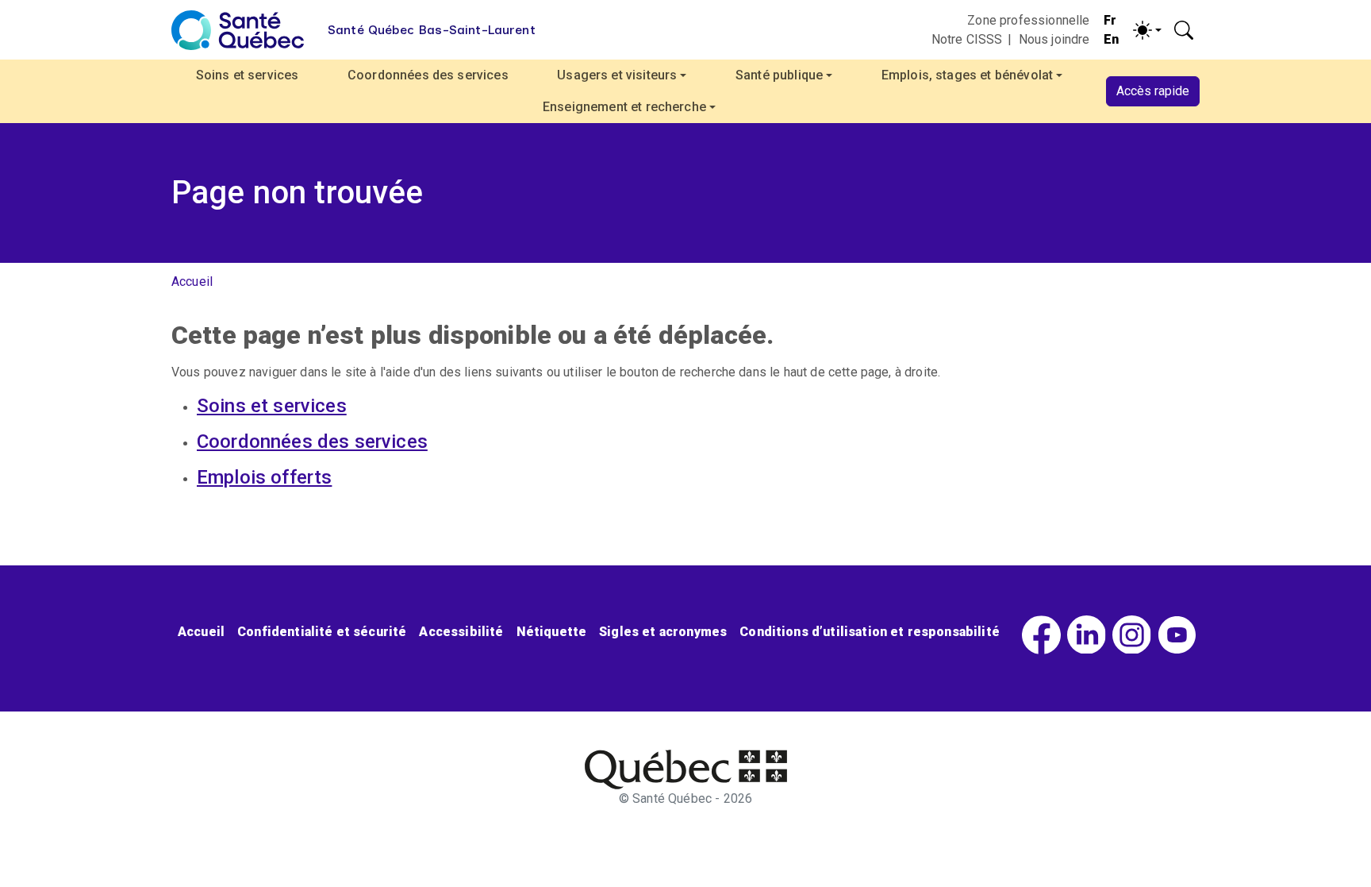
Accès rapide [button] (1152, 90)
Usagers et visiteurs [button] (617, 75)
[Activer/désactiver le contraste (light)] (1147, 30)
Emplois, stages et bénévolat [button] (967, 75)
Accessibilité (461, 631)
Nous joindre (1054, 39)
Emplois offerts (264, 477)
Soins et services (247, 75)
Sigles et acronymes (663, 631)
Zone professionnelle (1028, 20)
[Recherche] (1184, 30)
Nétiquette (552, 631)
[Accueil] (237, 30)
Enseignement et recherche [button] (624, 106)
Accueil (192, 281)
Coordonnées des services (428, 75)
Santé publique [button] (779, 75)
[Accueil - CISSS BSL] (686, 769)
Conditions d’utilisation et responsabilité (869, 631)
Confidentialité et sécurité (321, 631)
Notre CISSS (967, 39)
